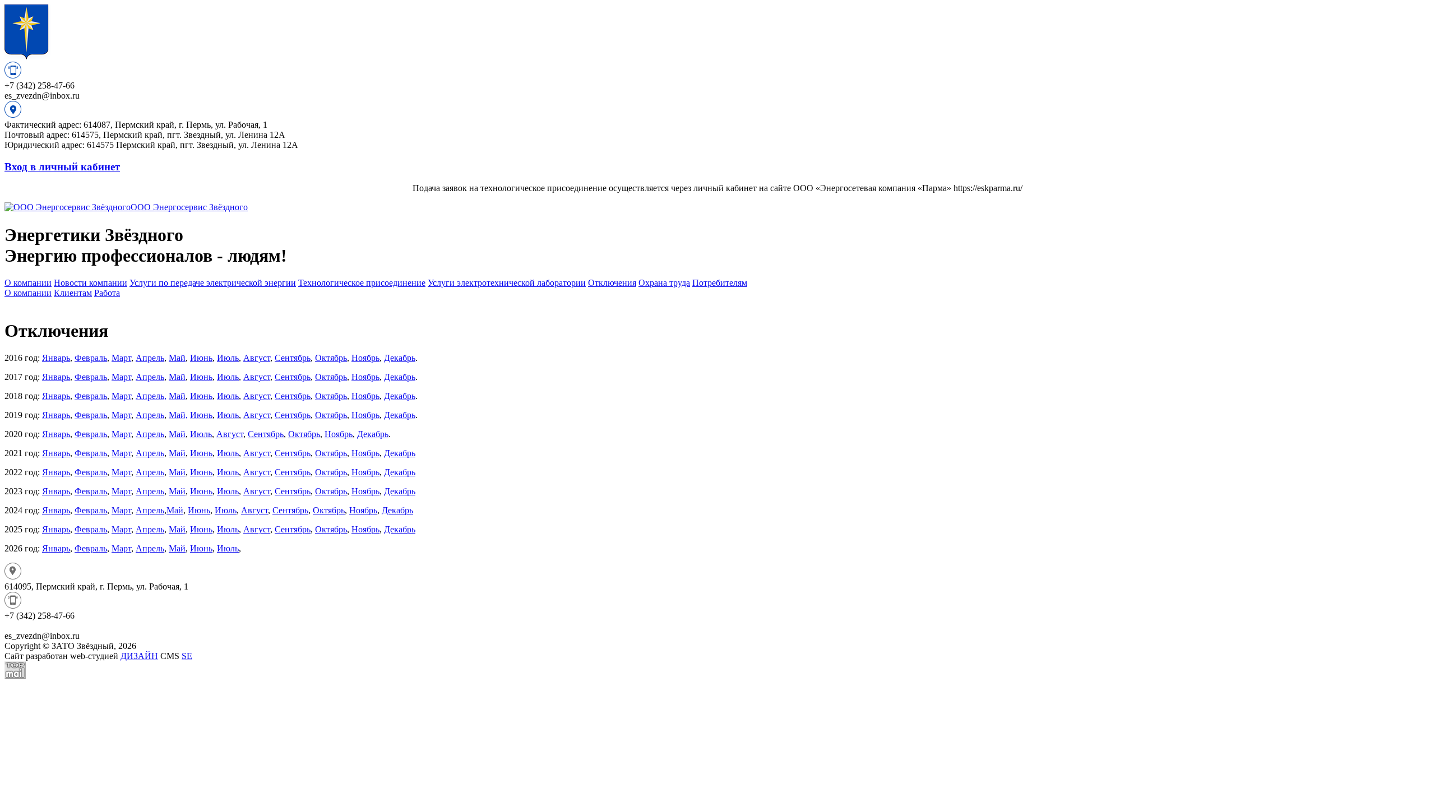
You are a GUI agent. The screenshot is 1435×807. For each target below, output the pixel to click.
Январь (56, 358)
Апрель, (151, 396)
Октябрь (331, 358)
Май (177, 358)
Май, (178, 415)
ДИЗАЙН (139, 656)
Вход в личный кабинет (62, 167)
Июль (228, 358)
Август (256, 358)
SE (187, 656)
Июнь (201, 358)
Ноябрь (365, 358)
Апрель (150, 358)
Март (121, 358)
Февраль (91, 358)
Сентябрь (293, 358)
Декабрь (399, 358)
